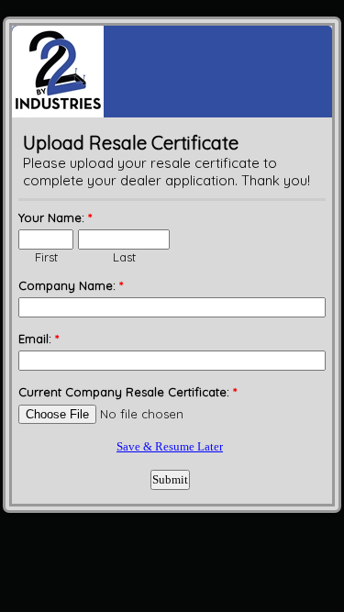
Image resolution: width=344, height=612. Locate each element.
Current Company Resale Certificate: (127, 391)
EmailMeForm (172, 71)
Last (124, 257)
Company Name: (70, 285)
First (46, 257)
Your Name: (55, 217)
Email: (38, 338)
